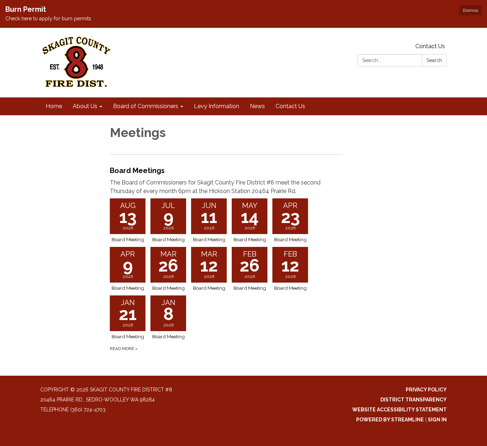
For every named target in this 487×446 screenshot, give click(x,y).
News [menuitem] (257, 106)
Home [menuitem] (54, 106)
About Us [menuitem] (85, 106)
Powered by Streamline (390, 419)
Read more (124, 348)
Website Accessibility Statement (399, 409)
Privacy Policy (426, 389)
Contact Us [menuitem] (290, 106)
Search (434, 60)
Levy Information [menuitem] (216, 106)
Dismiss (470, 10)
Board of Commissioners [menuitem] (145, 106)
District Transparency (413, 399)
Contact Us (430, 46)
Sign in (437, 419)
